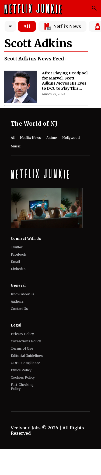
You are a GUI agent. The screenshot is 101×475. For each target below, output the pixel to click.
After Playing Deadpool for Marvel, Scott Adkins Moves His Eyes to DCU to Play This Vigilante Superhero (65, 81)
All (26, 26)
